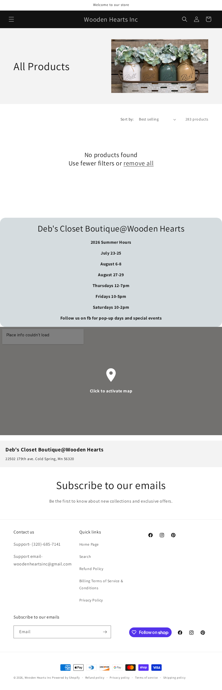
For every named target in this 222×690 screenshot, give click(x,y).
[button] (11, 19)
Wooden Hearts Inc (38, 677)
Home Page (89, 544)
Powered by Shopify (66, 677)
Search (85, 556)
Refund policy (95, 677)
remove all (138, 163)
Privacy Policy (91, 600)
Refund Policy (91, 568)
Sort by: (126, 119)
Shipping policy (174, 677)
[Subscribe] (105, 632)
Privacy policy (120, 677)
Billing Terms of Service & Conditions (101, 584)
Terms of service (146, 677)
